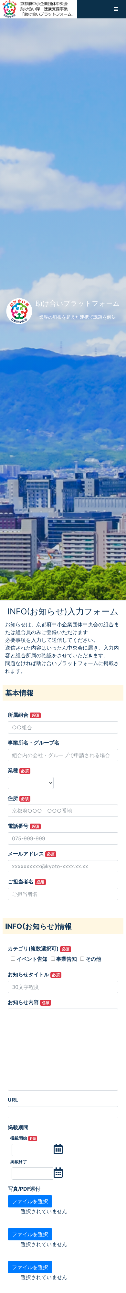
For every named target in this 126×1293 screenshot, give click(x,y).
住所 (18, 798)
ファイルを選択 (30, 1201)
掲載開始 (23, 1138)
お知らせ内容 (28, 1002)
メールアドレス (31, 853)
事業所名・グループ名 (33, 742)
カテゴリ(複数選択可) (38, 948)
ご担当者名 (26, 881)
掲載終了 (18, 1161)
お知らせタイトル (34, 974)
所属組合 (23, 715)
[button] (116, 9)
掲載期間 (18, 1127)
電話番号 (23, 826)
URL (13, 1099)
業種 (18, 770)
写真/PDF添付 (24, 1188)
